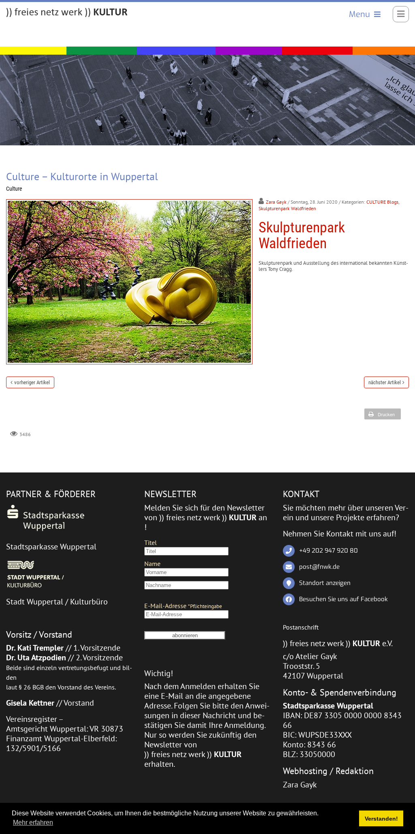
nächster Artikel (384, 382)
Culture (14, 189)
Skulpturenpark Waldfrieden (287, 208)
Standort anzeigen (325, 583)
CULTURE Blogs (382, 202)
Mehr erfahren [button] (33, 822)
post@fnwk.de (319, 567)
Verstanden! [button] (381, 818)
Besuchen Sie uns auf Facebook (343, 599)
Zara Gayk (276, 202)
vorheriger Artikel (32, 382)
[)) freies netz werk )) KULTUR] (67, 13)
